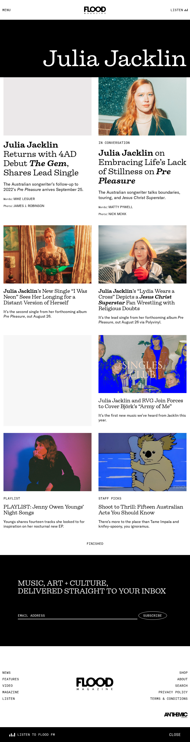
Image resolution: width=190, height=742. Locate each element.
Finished (95, 544)
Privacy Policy (173, 692)
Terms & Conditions (169, 699)
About (182, 679)
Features (10, 679)
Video (7, 686)
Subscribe (152, 615)
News (6, 673)
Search (181, 686)
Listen (8, 699)
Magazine (10, 692)
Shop (183, 673)
